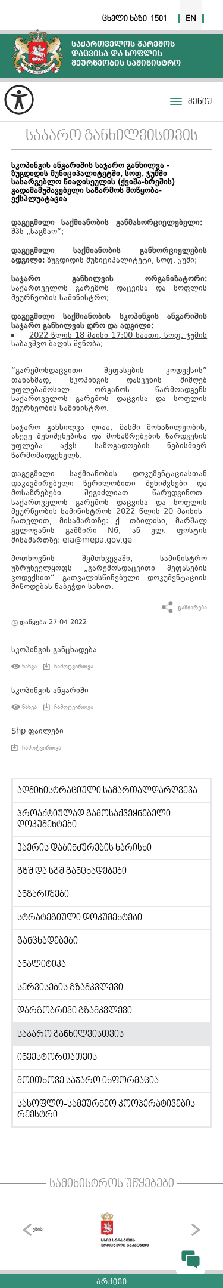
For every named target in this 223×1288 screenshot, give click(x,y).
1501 (158, 18)
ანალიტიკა (41, 964)
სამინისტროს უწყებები (111, 1184)
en (191, 18)
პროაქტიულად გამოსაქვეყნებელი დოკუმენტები (94, 819)
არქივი (111, 1282)
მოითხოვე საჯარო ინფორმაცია (88, 1081)
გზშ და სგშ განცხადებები (72, 871)
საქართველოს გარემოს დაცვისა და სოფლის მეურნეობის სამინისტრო (37, 51)
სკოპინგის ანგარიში (50, 691)
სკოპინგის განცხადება (54, 650)
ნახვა (29, 666)
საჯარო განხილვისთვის (112, 136)
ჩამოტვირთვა (73, 666)
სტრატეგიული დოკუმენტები (79, 918)
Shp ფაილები (37, 731)
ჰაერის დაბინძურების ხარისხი (84, 848)
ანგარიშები (43, 894)
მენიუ (200, 102)
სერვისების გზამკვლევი (70, 988)
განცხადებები (47, 941)
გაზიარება (192, 607)
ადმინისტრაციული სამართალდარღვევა (107, 791)
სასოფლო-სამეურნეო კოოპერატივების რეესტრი (106, 1109)
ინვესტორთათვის (57, 1057)
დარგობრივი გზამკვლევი (74, 1011)
